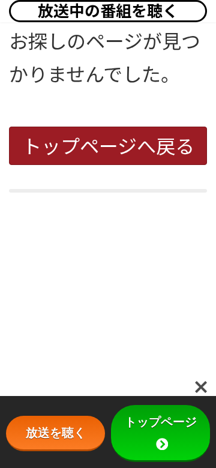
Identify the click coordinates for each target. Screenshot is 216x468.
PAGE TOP (199, 442)
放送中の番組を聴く (108, 10)
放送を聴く (56, 432)
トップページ (161, 422)
